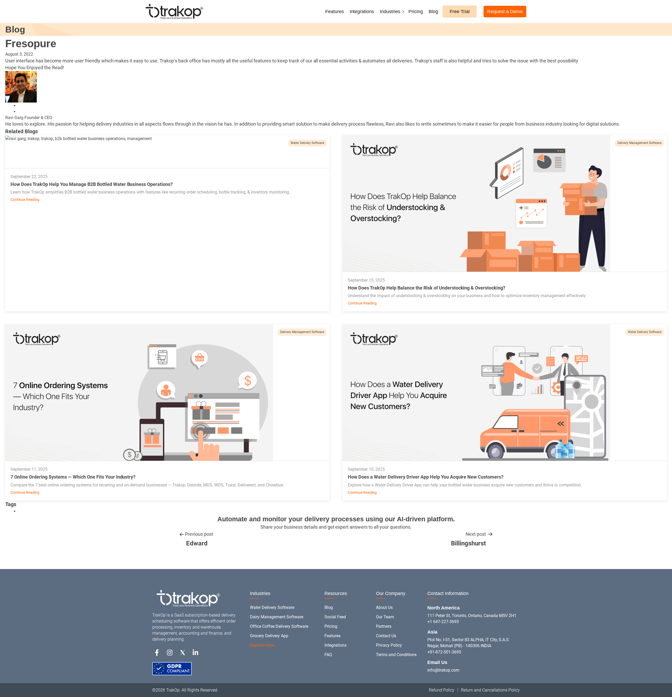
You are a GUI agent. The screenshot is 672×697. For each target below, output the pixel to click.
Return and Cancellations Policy (490, 690)
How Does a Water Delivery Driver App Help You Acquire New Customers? (425, 477)
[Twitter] (182, 652)
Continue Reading (24, 199)
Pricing (415, 11)
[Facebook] (156, 652)
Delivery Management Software (639, 143)
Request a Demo (505, 11)
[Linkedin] (195, 652)
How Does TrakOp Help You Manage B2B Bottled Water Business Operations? (91, 184)
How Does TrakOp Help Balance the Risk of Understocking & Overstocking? (426, 288)
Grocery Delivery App (269, 635)
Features (334, 11)
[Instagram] (169, 652)
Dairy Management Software (276, 616)
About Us (384, 607)
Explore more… (263, 645)
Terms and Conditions (396, 654)
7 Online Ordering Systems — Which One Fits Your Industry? (72, 477)
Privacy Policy (389, 645)
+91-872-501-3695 (444, 652)
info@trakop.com (443, 670)
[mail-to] (20, 111)
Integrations (362, 11)
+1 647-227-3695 (443, 621)
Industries (390, 11)
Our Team (385, 616)
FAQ (328, 654)
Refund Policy (441, 690)
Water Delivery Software (307, 143)
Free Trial (460, 11)
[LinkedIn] (20, 105)
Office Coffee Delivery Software (279, 626)
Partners (383, 626)
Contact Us (386, 635)
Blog (433, 11)
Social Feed (335, 616)
